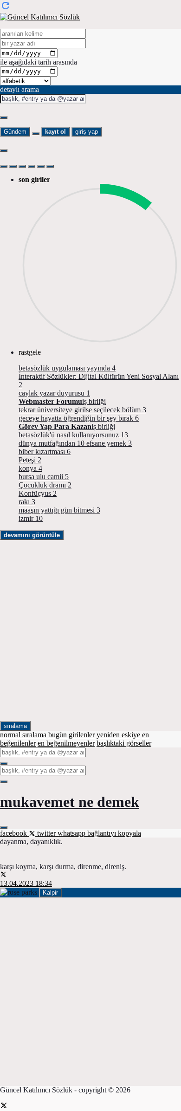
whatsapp (72, 833)
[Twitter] (3, 1107)
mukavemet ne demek (69, 801)
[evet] (3, 763)
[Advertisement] (90, 630)
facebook (14, 833)
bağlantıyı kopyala (114, 833)
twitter (46, 833)
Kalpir (50, 892)
